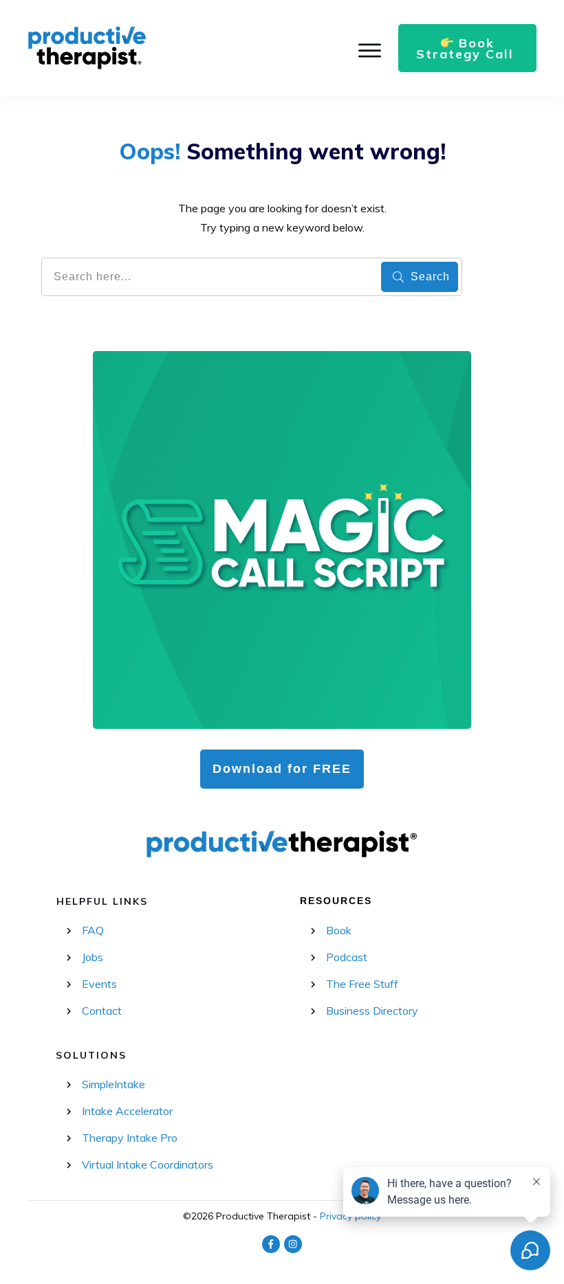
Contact (102, 1010)
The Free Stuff (362, 984)
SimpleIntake (113, 1084)
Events (99, 984)
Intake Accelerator (127, 1111)
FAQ (93, 930)
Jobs (92, 957)
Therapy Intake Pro (129, 1138)
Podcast (346, 957)
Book (338, 930)
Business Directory (372, 1010)
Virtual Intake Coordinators (147, 1164)
